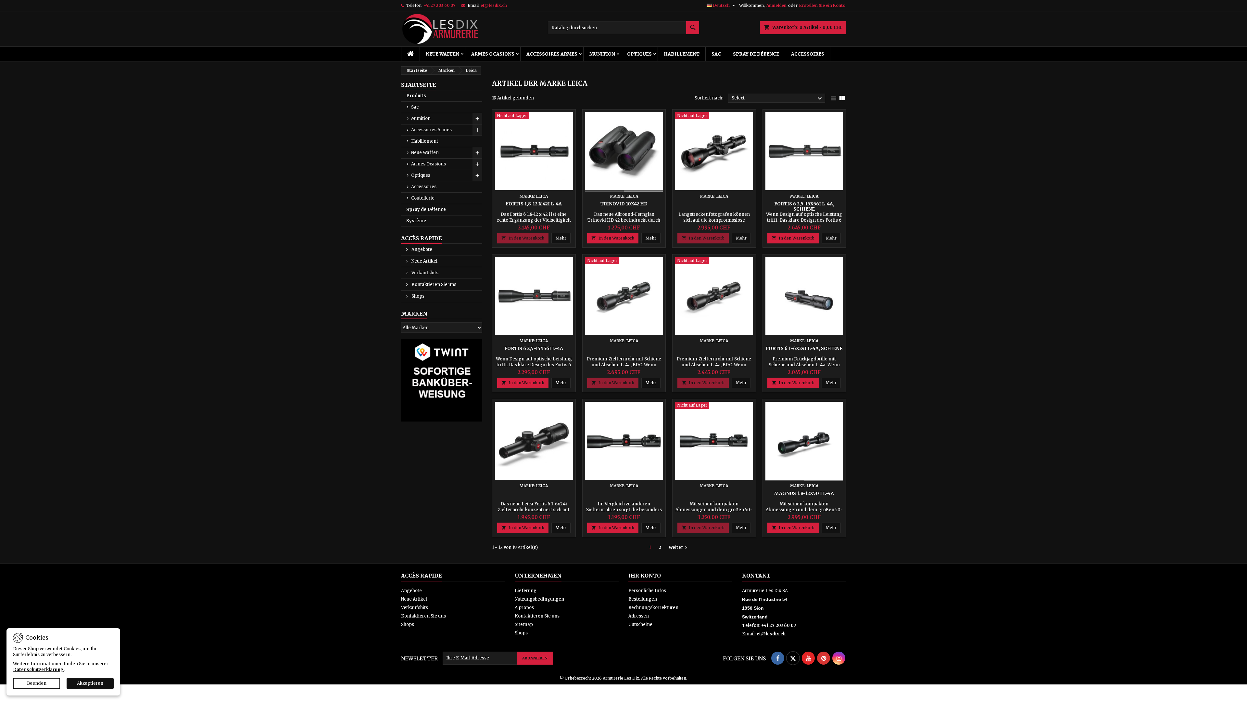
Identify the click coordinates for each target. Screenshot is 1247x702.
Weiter (679, 548)
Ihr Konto (644, 575)
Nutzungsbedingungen (539, 599)
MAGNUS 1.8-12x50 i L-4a (804, 493)
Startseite (418, 85)
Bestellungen (642, 599)
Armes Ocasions (492, 54)
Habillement (681, 54)
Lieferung (525, 590)
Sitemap (524, 624)
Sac (716, 54)
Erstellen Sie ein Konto (822, 5)
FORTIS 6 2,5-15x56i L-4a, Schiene (804, 206)
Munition (602, 54)
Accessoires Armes (551, 54)
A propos (524, 607)
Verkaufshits (424, 273)
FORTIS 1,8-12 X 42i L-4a (534, 204)
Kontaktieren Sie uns (433, 284)
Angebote (421, 249)
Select (778, 98)
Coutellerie (423, 198)
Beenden (36, 683)
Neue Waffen (442, 54)
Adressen (638, 616)
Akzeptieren (90, 683)
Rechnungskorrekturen (653, 607)
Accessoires (807, 54)
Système (416, 221)
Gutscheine (640, 624)
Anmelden (776, 5)
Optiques (639, 54)
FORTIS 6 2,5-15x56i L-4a (533, 348)
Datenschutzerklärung (38, 669)
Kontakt (756, 575)
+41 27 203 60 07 (439, 5)
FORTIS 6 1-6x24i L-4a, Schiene (804, 348)
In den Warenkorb (522, 238)
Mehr (563, 237)
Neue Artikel (423, 261)
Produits (416, 95)
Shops (417, 296)
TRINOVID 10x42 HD (624, 204)
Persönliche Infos (647, 590)
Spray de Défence (756, 54)
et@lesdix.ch (494, 5)
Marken (414, 313)
